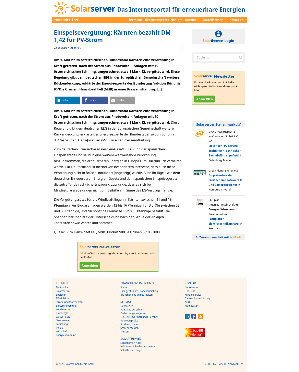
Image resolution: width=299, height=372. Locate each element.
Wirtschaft (62, 331)
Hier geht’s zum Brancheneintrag (139, 291)
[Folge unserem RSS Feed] (200, 317)
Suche (123, 287)
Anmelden (90, 265)
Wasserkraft (63, 316)
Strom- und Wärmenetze (70, 302)
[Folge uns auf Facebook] (193, 317)
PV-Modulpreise (129, 320)
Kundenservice (193, 294)
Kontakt (236, 20)
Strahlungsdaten (129, 324)
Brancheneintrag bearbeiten (136, 294)
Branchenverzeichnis (162, 20)
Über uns (190, 291)
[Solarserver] (84, 8)
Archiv (74, 48)
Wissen (124, 331)
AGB (187, 302)
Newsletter (126, 306)
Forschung (62, 324)
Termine (135, 20)
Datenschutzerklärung (197, 298)
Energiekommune (66, 335)
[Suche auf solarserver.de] (241, 57)
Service (190, 20)
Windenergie (63, 309)
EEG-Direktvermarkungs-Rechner (139, 317)
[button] (67, 100)
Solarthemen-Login (131, 350)
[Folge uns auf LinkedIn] (187, 317)
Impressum (191, 287)
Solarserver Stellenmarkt (217, 124)
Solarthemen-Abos (131, 342)
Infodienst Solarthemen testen (137, 346)
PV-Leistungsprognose (133, 313)
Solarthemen (213, 20)
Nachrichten (66, 20)
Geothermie (63, 320)
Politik (59, 327)
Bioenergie (62, 313)
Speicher (61, 294)
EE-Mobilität (63, 298)
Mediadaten (191, 305)
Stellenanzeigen (129, 328)
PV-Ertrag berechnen (132, 309)
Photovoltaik (63, 287)
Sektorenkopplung (66, 305)
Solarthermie (63, 291)
